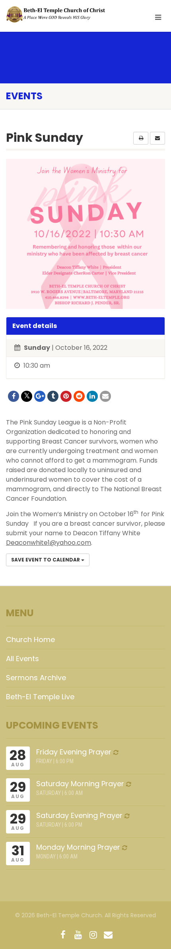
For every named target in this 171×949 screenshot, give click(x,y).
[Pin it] (66, 396)
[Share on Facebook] (13, 396)
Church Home (30, 639)
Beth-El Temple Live (40, 697)
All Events (22, 659)
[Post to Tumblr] (52, 396)
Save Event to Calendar (46, 559)
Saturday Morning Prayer (80, 784)
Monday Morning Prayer (78, 847)
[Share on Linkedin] (92, 396)
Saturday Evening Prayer (79, 815)
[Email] (105, 396)
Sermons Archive (36, 678)
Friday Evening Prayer (73, 752)
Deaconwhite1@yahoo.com (48, 542)
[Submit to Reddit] (79, 396)
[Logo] (57, 14)
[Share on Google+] (39, 396)
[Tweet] (26, 396)
